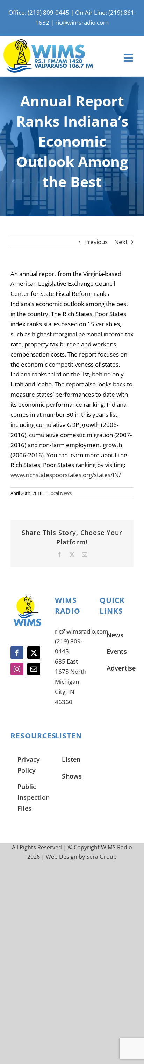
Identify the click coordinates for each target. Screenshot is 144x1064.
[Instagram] (16, 669)
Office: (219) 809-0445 (38, 12)
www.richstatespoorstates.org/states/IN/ (65, 475)
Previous (96, 242)
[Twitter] (33, 652)
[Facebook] (16, 652)
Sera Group (101, 856)
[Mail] (33, 669)
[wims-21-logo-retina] (48, 42)
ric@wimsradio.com (82, 22)
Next (121, 242)
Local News (60, 493)
